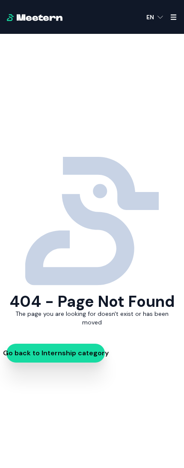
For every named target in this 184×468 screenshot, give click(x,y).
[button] (154, 17)
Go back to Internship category (55, 352)
